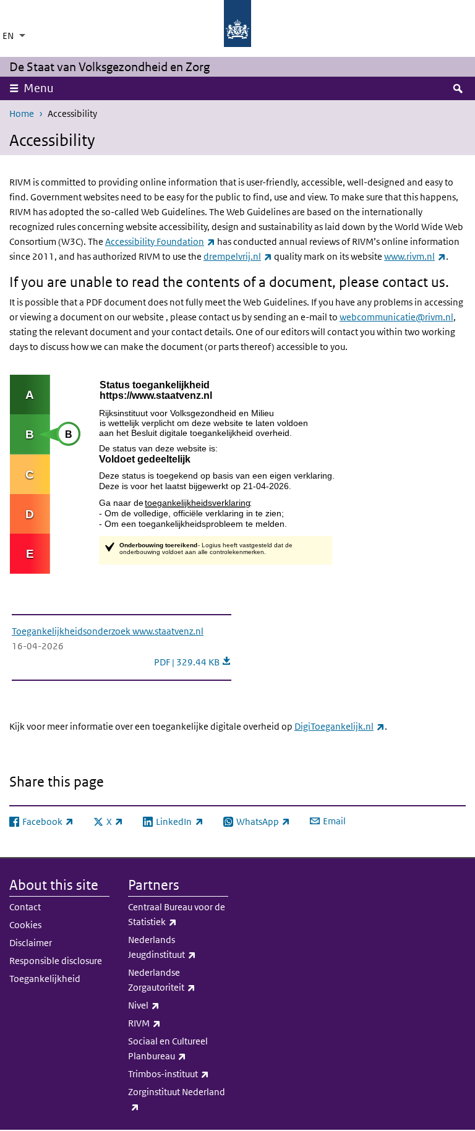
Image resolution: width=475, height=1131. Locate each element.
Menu (39, 88)
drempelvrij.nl (237, 256)
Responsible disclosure (55, 961)
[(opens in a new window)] (223, 473)
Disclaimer (30, 943)
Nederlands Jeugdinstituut (178, 947)
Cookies (25, 925)
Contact (25, 907)
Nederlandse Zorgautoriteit (178, 980)
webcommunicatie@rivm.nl (396, 317)
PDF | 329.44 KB (192, 662)
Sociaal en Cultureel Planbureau (178, 1048)
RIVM (177, 1023)
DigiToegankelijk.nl (339, 726)
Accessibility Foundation (160, 241)
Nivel (176, 1005)
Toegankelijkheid (44, 978)
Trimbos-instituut (178, 1073)
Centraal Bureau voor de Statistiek (178, 914)
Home (21, 113)
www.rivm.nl (415, 256)
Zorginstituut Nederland (176, 1099)
